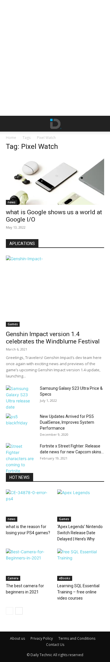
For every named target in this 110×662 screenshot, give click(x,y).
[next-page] (19, 611)
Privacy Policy (42, 638)
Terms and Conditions (76, 638)
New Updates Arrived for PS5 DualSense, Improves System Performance (67, 422)
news (12, 202)
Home (11, 137)
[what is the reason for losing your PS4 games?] (29, 505)
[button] (10, 124)
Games (13, 324)
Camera (13, 578)
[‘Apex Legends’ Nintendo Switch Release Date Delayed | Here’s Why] (80, 505)
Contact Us (55, 644)
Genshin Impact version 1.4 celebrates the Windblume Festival (53, 338)
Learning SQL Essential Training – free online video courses (78, 591)
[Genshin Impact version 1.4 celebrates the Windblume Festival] (55, 291)
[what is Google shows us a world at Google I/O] (55, 181)
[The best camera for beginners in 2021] (29, 565)
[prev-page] (9, 611)
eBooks (64, 578)
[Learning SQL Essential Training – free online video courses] (80, 565)
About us (17, 638)
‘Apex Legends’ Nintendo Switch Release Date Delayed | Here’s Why (80, 532)
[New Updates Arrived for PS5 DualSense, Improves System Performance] (20, 423)
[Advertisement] (55, 58)
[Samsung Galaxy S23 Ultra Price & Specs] (20, 397)
